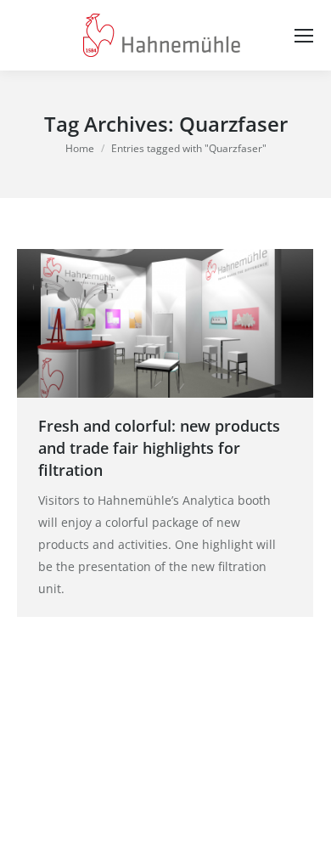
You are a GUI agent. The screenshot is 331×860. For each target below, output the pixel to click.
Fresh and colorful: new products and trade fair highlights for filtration (159, 448)
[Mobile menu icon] (304, 35)
